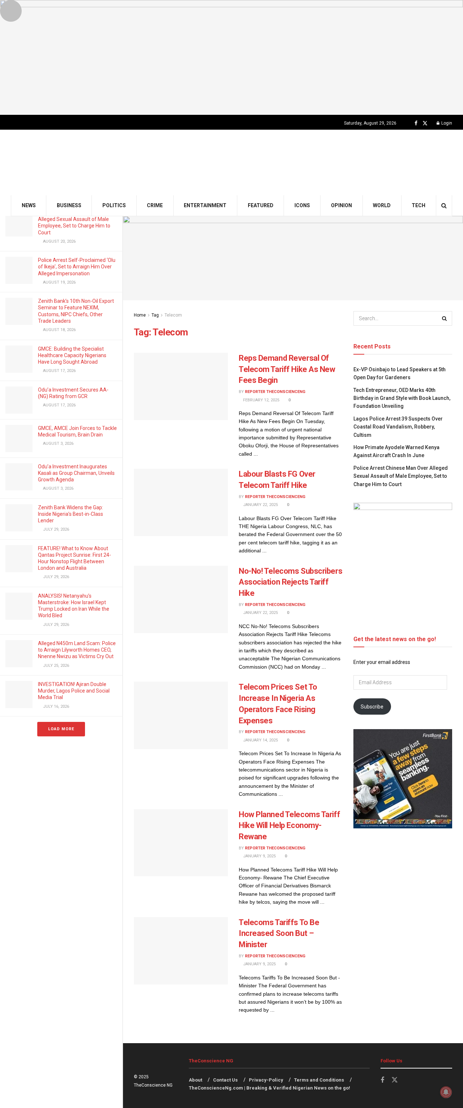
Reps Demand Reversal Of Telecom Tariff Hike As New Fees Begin (287, 369)
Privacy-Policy (266, 1080)
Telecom (173, 315)
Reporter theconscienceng (275, 391)
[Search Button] (444, 205)
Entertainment (205, 205)
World (382, 205)
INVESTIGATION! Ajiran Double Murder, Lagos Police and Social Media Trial (74, 690)
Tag (155, 315)
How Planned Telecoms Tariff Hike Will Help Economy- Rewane (289, 825)
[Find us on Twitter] (425, 123)
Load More (61, 729)
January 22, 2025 (260, 504)
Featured (260, 205)
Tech (418, 205)
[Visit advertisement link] (231, 57)
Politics (114, 205)
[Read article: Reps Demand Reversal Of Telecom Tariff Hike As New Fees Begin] (181, 386)
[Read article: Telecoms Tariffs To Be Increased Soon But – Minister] (181, 950)
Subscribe (372, 707)
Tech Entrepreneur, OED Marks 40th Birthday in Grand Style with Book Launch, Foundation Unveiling (401, 398)
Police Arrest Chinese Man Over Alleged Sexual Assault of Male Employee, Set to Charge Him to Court (400, 476)
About (195, 1080)
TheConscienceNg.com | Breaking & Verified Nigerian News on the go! (269, 1088)
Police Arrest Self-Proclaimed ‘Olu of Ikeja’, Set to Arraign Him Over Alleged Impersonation (76, 266)
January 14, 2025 (260, 740)
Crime (155, 205)
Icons (302, 205)
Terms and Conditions (319, 1080)
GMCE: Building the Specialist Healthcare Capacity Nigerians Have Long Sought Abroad (72, 355)
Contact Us (225, 1080)
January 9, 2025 (259, 856)
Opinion (341, 205)
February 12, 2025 (260, 400)
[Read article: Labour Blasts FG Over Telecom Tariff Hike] (181, 502)
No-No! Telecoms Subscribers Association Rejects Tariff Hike (290, 582)
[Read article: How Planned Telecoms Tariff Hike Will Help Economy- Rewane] (181, 843)
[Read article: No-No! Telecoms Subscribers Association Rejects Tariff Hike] (181, 599)
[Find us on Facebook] (416, 123)
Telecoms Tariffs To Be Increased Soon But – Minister (279, 933)
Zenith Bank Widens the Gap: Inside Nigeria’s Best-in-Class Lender (70, 514)
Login (446, 123)
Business (69, 205)
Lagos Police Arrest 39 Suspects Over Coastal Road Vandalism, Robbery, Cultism (398, 427)
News (29, 205)
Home (140, 315)
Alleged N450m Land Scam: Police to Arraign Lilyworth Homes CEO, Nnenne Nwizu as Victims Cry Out (77, 649)
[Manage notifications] (446, 1092)
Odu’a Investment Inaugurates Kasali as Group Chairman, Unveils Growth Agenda (76, 473)
